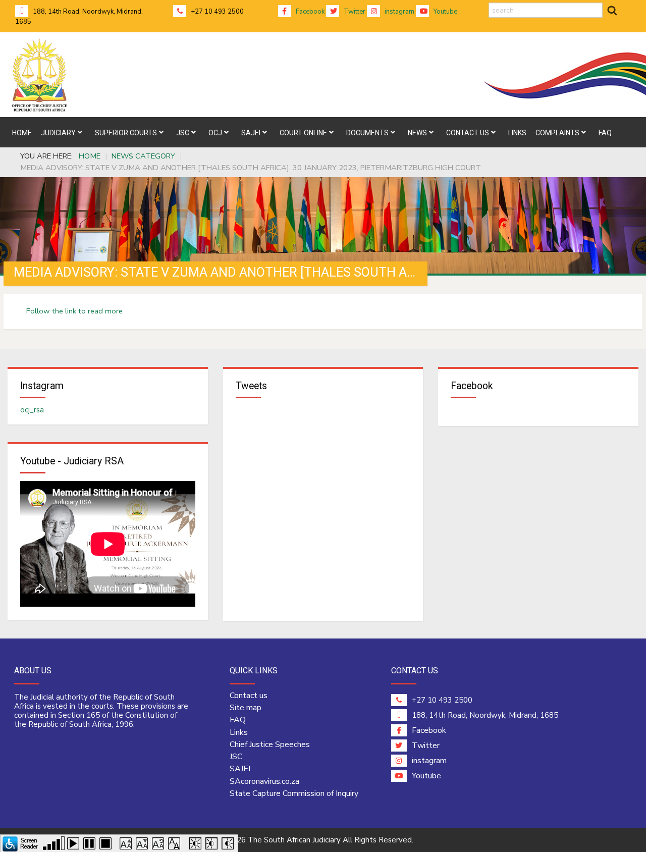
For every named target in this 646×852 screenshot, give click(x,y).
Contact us (248, 695)
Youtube (444, 11)
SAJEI (240, 768)
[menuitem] (22, 132)
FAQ (238, 719)
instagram (398, 11)
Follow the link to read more (74, 311)
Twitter (353, 11)
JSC (236, 756)
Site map (245, 707)
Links (239, 732)
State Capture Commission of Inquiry (294, 793)
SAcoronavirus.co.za (264, 781)
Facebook (309, 11)
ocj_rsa (32, 410)
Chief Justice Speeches (270, 744)
